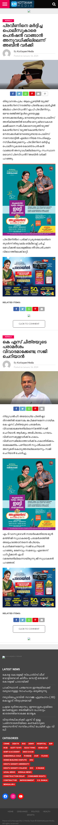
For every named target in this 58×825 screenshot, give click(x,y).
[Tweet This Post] (19, 92)
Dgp (36, 756)
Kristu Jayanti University (16, 764)
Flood (44, 756)
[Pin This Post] (32, 92)
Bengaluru (9, 784)
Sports (30, 815)
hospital (41, 744)
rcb (5, 748)
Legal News (9, 772)
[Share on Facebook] (13, 92)
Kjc (31, 768)
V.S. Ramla (42, 780)
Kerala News (24, 772)
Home (10, 811)
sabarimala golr (12, 756)
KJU (31, 760)
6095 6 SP (42, 748)
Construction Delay (14, 776)
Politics (35, 811)
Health (46, 811)
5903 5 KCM (28, 752)
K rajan (40, 768)
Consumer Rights (36, 776)
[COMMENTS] (45, 92)
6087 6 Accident (12, 752)
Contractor (10, 780)
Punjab (27, 756)
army (31, 744)
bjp (51, 744)
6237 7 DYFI (15, 748)
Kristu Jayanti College (15, 768)
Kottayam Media (25, 51)
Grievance (22, 811)
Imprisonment (27, 780)
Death (15, 744)
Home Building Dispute (15, 760)
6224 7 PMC (29, 748)
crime (6, 744)
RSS (23, 744)
